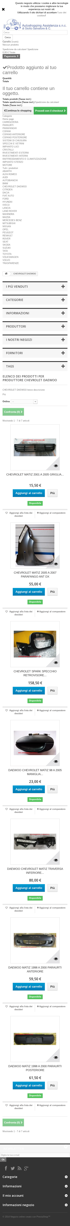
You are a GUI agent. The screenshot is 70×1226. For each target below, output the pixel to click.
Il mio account (13, 1195)
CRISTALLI (8, 149)
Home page (8, 119)
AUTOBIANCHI (10, 180)
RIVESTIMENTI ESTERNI (16, 153)
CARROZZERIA (10, 122)
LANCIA (7, 208)
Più (4, 394)
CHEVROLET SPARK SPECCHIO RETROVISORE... (35, 673)
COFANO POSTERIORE (15, 137)
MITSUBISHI (9, 223)
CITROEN (7, 189)
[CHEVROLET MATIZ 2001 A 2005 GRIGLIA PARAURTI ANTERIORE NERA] (35, 447)
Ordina (6, 401)
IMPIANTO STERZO (13, 162)
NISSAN (7, 226)
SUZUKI (7, 248)
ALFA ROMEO (10, 174)
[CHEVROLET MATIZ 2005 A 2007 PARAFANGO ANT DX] (35, 545)
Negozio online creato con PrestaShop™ (30, 1216)
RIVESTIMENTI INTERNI (15, 156)
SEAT (5, 241)
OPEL (5, 229)
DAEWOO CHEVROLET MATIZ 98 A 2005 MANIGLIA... (35, 772)
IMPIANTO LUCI (11, 146)
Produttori (16, 326)
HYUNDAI (7, 202)
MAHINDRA (8, 214)
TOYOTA (7, 254)
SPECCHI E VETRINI (13, 143)
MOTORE (7, 165)
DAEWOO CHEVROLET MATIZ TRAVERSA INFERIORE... (35, 870)
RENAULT (8, 235)
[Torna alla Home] (6, 274)
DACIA (6, 192)
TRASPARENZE (11, 263)
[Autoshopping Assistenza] (35, 24)
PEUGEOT (8, 232)
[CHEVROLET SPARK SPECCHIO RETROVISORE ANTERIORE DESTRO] (35, 644)
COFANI (7, 131)
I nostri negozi (19, 340)
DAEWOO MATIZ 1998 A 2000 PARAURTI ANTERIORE (35, 969)
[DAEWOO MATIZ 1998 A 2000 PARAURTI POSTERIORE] (35, 1039)
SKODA (6, 245)
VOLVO (6, 260)
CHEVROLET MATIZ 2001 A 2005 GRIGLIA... (35, 474)
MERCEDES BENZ (12, 220)
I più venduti (17, 286)
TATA (5, 251)
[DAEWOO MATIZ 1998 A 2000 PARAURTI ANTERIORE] (35, 940)
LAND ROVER (10, 211)
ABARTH (7, 171)
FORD (6, 199)
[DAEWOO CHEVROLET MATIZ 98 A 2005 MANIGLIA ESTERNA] (35, 743)
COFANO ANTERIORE (14, 134)
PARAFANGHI (10, 128)
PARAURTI (8, 125)
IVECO (6, 205)
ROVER (6, 238)
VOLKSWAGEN (10, 257)
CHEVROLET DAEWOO (15, 186)
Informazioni (17, 313)
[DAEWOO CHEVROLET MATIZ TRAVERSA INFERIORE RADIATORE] (35, 841)
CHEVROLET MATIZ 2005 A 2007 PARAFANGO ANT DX (35, 574)
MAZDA (6, 217)
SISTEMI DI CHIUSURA (15, 140)
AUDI (5, 177)
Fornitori (14, 353)
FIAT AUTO (8, 195)
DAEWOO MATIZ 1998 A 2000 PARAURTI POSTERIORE (35, 1068)
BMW (5, 183)
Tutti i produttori (10, 168)
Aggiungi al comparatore (52, 513)
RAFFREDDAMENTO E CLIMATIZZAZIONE (25, 159)
